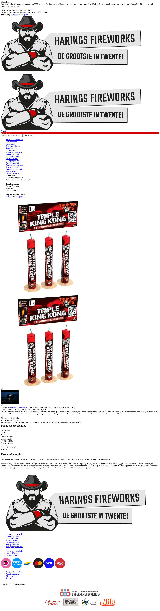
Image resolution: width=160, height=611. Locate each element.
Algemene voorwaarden (14, 152)
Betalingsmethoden (13, 146)
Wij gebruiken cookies (14, 572)
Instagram (24, 15)
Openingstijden (11, 150)
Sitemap (9, 578)
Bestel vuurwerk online (14, 140)
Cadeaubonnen (11, 142)
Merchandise (10, 144)
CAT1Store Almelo (13, 157)
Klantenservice (11, 148)
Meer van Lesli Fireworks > (20, 407)
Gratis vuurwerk (12, 159)
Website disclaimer (12, 173)
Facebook (14, 15)
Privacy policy (11, 576)
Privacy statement (12, 163)
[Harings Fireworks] (71, 71)
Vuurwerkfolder (11, 171)
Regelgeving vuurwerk (14, 165)
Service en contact (12, 167)
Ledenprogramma (12, 161)
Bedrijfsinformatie (12, 154)
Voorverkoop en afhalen (14, 169)
